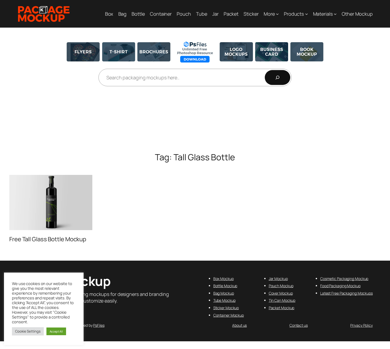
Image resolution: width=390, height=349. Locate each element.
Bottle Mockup (225, 285)
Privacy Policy (361, 325)
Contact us (298, 325)
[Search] (277, 77)
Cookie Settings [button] (28, 331)
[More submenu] (277, 13)
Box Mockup (223, 278)
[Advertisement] (195, 120)
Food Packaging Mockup (340, 285)
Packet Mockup (281, 307)
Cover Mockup (281, 293)
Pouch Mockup (281, 285)
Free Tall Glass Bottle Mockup (47, 239)
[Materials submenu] (335, 13)
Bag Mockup (223, 293)
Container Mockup (228, 315)
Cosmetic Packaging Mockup (344, 278)
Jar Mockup (278, 278)
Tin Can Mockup (282, 300)
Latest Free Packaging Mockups (346, 293)
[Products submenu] (306, 13)
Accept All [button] (56, 331)
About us (239, 325)
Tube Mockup (224, 300)
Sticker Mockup (226, 307)
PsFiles (98, 325)
